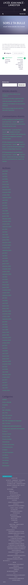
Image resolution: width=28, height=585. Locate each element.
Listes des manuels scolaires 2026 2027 (12, 101)
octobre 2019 (6, 343)
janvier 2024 (5, 239)
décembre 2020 (6, 311)
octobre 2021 (6, 292)
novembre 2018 (6, 364)
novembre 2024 (6, 221)
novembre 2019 (6, 340)
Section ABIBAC (10, 489)
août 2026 (5, 171)
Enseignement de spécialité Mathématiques (16, 547)
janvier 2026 (5, 187)
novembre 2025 (6, 192)
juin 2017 (4, 379)
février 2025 (5, 213)
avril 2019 (5, 350)
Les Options (5, 457)
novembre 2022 (6, 269)
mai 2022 (4, 276)
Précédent (8, 57)
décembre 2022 (6, 266)
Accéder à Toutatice (7, 476)
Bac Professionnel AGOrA (12, 571)
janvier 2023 (5, 263)
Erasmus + (5, 431)
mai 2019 (4, 348)
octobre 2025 (6, 195)
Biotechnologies (13, 515)
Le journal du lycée (11, 483)
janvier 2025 (5, 216)
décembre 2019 (6, 337)
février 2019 (5, 356)
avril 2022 (5, 279)
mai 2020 (4, 324)
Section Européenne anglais (13, 496)
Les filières (5, 455)
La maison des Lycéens (8, 444)
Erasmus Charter (6, 434)
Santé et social (14, 518)
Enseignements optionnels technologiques (13, 428)
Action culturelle (18, 53)
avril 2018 (5, 369)
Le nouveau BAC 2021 (10, 529)
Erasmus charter (19, 524)
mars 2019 (5, 353)
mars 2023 (5, 261)
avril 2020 (5, 327)
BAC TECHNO (6, 423)
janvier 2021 (5, 308)
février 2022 (5, 284)
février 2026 (5, 184)
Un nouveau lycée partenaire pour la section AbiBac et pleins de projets (19, 64)
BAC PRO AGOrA (7, 415)
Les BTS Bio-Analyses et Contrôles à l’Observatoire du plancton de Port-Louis (13, 124)
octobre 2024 (6, 224)
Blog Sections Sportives (15, 495)
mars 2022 (5, 282)
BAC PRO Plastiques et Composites (11, 420)
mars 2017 (5, 387)
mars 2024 (5, 234)
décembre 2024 (6, 218)
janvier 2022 (5, 287)
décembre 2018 (6, 361)
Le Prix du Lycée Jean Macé (7, 61)
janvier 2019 (5, 358)
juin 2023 (4, 253)
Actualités (5, 405)
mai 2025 (4, 205)
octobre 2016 (6, 390)
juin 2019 (4, 345)
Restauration (5, 465)
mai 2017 (4, 382)
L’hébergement (15, 480)
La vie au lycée (14, 478)
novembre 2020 (6, 313)
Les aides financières (7, 452)
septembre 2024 (6, 226)
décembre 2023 (6, 242)
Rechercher (5, 82)
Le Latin (16, 507)
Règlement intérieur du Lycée (13, 485)
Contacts (22, 485)
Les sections (5, 460)
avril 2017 (5, 385)
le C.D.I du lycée (10, 482)
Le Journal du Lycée (7, 447)
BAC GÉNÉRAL (6, 410)
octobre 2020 (6, 316)
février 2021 (5, 306)
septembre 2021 (6, 295)
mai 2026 (4, 176)
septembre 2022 (6, 274)
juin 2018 (4, 366)
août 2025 (5, 200)
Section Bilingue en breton (13, 498)
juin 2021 (4, 298)
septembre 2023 (6, 250)
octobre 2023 (6, 247)
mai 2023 (4, 255)
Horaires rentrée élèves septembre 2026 (13, 98)
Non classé (5, 463)
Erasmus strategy (7, 439)
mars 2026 (5, 181)
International (5, 441)
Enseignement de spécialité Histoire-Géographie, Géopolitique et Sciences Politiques (16, 533)
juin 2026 (4, 173)
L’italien (12, 507)
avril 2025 (5, 208)
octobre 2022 (6, 271)
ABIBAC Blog (11, 491)
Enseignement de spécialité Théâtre (14, 559)
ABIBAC (4, 399)
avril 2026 (5, 179)
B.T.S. (3, 407)
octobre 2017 (6, 377)
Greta (4, 582)
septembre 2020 (6, 319)
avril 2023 (5, 258)
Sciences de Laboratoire (16, 516)
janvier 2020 (5, 335)
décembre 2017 (6, 374)
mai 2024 (4, 232)
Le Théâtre (21, 507)
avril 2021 (5, 300)
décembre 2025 (6, 189)
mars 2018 (5, 372)
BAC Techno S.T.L (6, 560)
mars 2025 (5, 210)
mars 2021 (5, 303)
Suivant (20, 57)
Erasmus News (6, 436)
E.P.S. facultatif (14, 509)
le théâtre (4, 449)
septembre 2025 (6, 197)
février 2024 (5, 237)
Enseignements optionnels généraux (11, 426)
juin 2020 (4, 321)
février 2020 (5, 332)
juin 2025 (4, 202)
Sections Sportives (14, 493)
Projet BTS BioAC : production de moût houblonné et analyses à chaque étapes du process (13, 147)
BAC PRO (5, 412)
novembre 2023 (6, 245)
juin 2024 (4, 229)
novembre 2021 (6, 290)
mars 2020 (5, 329)
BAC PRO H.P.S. (6, 418)
